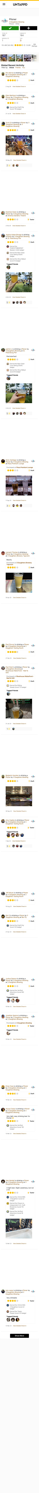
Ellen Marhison (11, 95)
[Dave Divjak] (17, 165)
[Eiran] (21, 302)
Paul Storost (10, 644)
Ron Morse (9, 73)
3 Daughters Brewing (16, 22)
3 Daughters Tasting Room (16, 647)
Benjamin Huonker (12, 775)
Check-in (10, 28)
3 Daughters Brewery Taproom (19, 556)
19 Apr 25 (8, 597)
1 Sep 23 (8, 841)
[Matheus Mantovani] (13, 505)
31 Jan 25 (8, 723)
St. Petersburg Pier (14, 238)
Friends (18, 67)
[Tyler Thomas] (13, 165)
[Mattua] (21, 505)
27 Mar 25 (9, 658)
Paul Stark (9, 667)
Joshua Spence (11, 979)
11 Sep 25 (8, 500)
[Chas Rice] (21, 846)
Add (28, 28)
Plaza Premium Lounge (16, 464)
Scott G (8, 123)
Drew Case (10, 1086)
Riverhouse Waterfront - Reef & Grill (17, 671)
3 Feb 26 (8, 225)
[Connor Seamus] (13, 728)
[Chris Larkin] (17, 302)
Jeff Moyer (10, 893)
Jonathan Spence (12, 1015)
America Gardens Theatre (17, 216)
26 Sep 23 (9, 811)
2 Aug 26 (8, 86)
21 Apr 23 (8, 932)
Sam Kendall (10, 1180)
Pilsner (25, 73)
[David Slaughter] (17, 846)
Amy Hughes (10, 820)
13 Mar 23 (8, 1133)
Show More (19, 1336)
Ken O (8, 915)
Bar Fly (24, 917)
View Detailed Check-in (19, 86)
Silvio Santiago (11, 460)
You (23, 67)
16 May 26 (9, 160)
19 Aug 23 (9, 906)
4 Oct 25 (8, 297)
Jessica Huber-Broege (13, 235)
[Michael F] (24, 302)
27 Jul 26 (8, 113)
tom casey (9, 1290)
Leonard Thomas (12, 552)
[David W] (13, 302)
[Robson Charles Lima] (17, 505)
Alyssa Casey (10, 1109)
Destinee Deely (11, 212)
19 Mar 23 (8, 1006)
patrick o (9, 349)
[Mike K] (13, 846)
